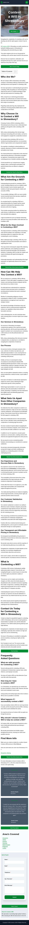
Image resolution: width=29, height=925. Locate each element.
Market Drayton (6, 844)
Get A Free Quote (14, 828)
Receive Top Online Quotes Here (14, 456)
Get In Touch (14, 906)
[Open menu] (26, 2)
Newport (5, 841)
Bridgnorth (5, 846)
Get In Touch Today (14, 66)
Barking (9, 753)
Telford (4, 839)
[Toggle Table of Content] (14, 71)
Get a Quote (13, 31)
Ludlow (4, 848)
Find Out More (14, 651)
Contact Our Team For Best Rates (14, 172)
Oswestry (5, 843)
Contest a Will (5, 46)
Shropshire (3, 753)
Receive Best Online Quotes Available (14, 267)
